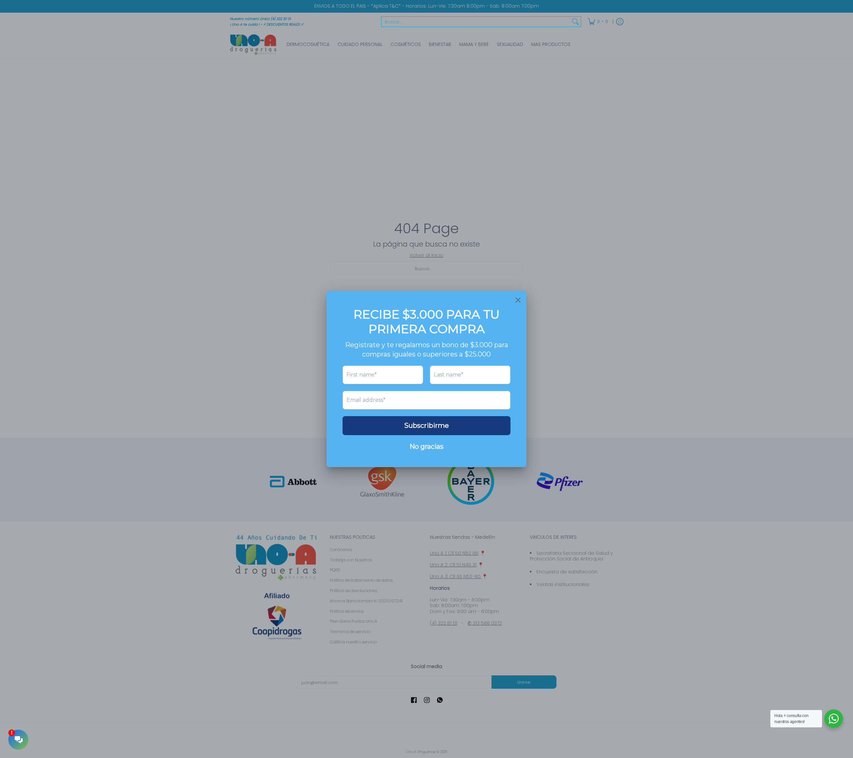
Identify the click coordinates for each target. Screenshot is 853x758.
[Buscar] (575, 22)
